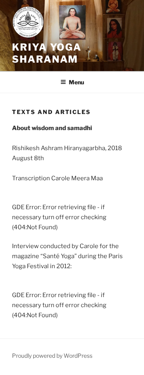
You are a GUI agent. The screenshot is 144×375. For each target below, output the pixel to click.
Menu (76, 82)
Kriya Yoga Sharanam (47, 53)
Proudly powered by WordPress (52, 355)
